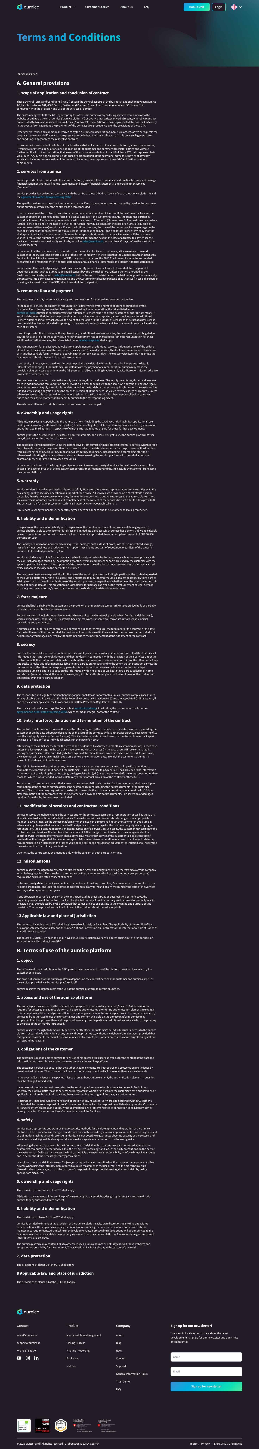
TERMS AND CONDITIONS (227, 1444)
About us (127, 7)
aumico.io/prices (27, 313)
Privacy (205, 1444)
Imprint (194, 1444)
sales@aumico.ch (92, 241)
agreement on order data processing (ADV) (46, 197)
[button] (67, 7)
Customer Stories (97, 7)
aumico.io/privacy (85, 708)
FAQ (146, 7)
